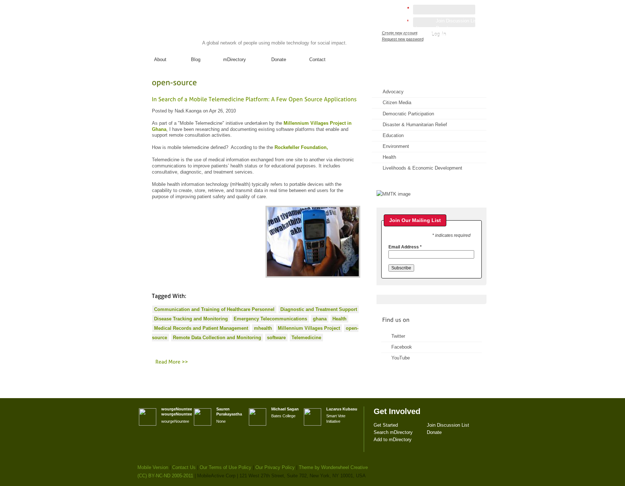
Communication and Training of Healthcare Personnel (214, 309)
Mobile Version (152, 467)
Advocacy (393, 91)
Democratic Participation (408, 113)
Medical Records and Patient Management (201, 328)
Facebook (401, 347)
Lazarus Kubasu (341, 409)
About (160, 59)
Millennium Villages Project (309, 328)
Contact (317, 59)
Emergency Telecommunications (270, 318)
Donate (278, 59)
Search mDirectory (404, 28)
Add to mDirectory (404, 35)
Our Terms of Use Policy (225, 467)
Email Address (405, 247)
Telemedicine (306, 337)
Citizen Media (397, 102)
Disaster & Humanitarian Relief (415, 124)
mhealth (263, 328)
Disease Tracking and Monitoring (191, 318)
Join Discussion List (457, 21)
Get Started (397, 21)
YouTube (400, 358)
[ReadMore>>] (172, 361)
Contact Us (184, 467)
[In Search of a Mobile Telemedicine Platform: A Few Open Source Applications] (254, 99)
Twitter (398, 336)
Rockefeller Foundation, (301, 147)
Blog (195, 59)
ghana (320, 318)
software (276, 337)
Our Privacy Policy (275, 467)
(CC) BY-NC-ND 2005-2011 (165, 475)
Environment (396, 146)
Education (393, 135)
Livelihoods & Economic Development (422, 168)
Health (339, 318)
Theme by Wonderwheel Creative (333, 467)
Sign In (471, 42)
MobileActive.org (193, 28)
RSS (471, 89)
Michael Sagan (285, 409)
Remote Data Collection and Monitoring (217, 337)
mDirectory (234, 59)
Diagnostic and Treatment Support (318, 309)
